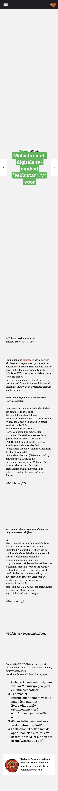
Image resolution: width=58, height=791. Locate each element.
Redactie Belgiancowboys (35, 759)
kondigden (29, 359)
